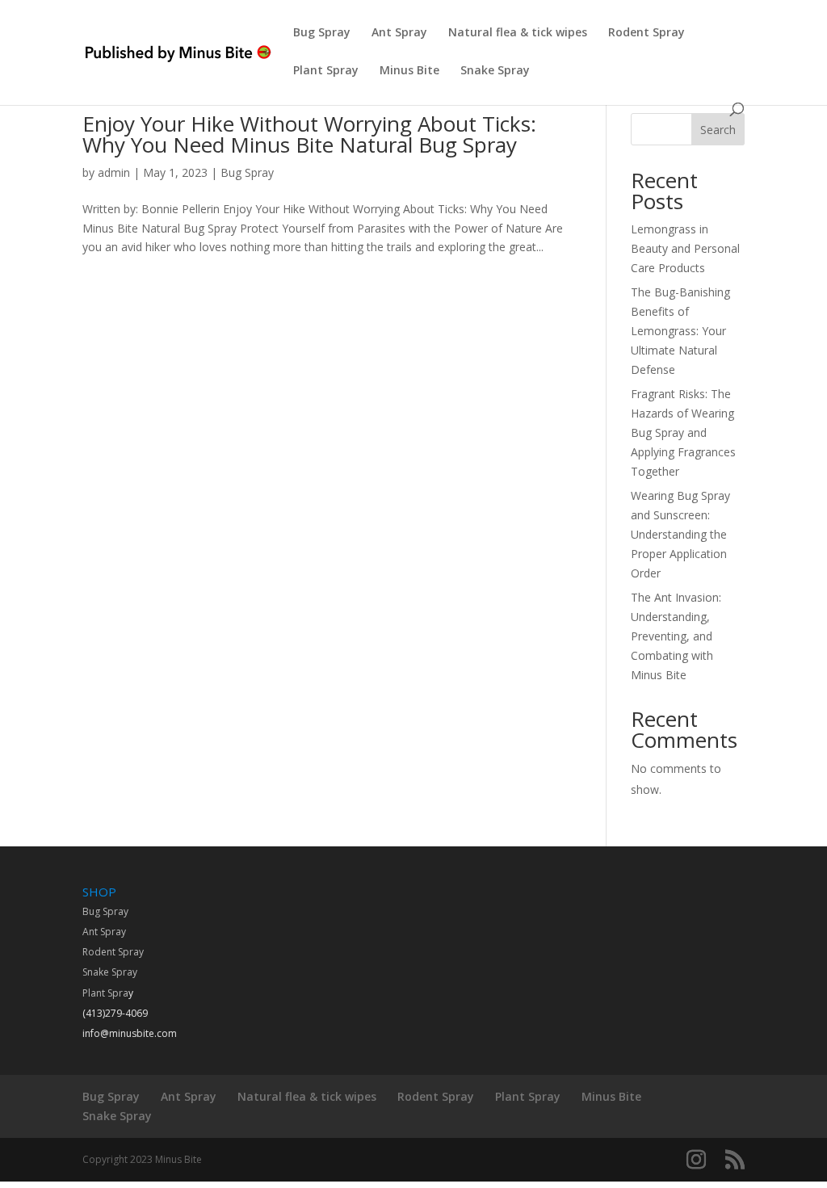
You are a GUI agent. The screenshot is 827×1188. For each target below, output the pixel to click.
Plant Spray (326, 71)
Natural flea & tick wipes (517, 33)
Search (718, 129)
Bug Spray (322, 33)
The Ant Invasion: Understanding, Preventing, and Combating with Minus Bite (676, 636)
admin (114, 172)
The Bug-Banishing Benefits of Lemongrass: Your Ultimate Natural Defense (680, 330)
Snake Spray (495, 71)
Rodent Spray (646, 33)
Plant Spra (105, 993)
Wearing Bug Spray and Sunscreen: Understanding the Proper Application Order (680, 534)
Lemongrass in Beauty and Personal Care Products (685, 248)
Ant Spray (399, 33)
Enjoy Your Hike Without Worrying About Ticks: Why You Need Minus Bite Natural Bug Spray (309, 134)
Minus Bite (409, 71)
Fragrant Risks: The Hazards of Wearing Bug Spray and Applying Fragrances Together (683, 432)
